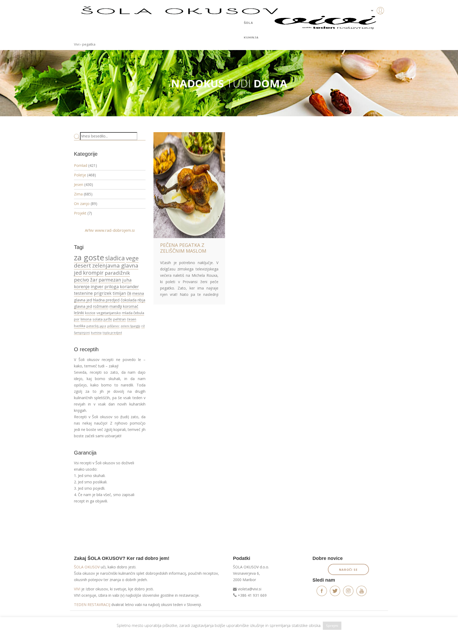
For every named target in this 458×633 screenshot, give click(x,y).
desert (82, 265)
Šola (248, 22)
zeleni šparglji (130, 326)
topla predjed (112, 333)
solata (98, 319)
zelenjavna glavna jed (106, 269)
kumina (96, 333)
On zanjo (82, 203)
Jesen (78, 184)
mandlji (115, 306)
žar (94, 279)
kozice (90, 312)
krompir (93, 272)
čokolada (128, 299)
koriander (129, 286)
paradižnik (117, 272)
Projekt (80, 213)
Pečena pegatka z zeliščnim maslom (183, 248)
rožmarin (100, 306)
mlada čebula (133, 312)
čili (129, 293)
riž (143, 326)
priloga (111, 286)
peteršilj (92, 326)
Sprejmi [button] (332, 625)
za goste (89, 257)
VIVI (77, 588)
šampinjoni (82, 333)
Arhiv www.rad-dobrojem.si (110, 230)
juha (126, 280)
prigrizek (103, 293)
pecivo (81, 279)
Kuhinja (251, 37)
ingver (97, 286)
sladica (115, 258)
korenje (82, 286)
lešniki (79, 312)
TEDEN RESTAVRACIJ (92, 604)
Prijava (372, 21)
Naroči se (348, 570)
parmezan (110, 280)
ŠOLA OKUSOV (87, 566)
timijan (119, 293)
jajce (103, 326)
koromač (130, 306)
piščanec (113, 326)
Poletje (80, 174)
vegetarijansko (108, 312)
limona (86, 319)
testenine (83, 293)
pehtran (119, 319)
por (77, 319)
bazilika (79, 326)
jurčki (108, 319)
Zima (78, 194)
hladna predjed (106, 299)
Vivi (77, 44)
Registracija (372, 29)
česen (131, 319)
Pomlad (80, 165)
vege (132, 258)
